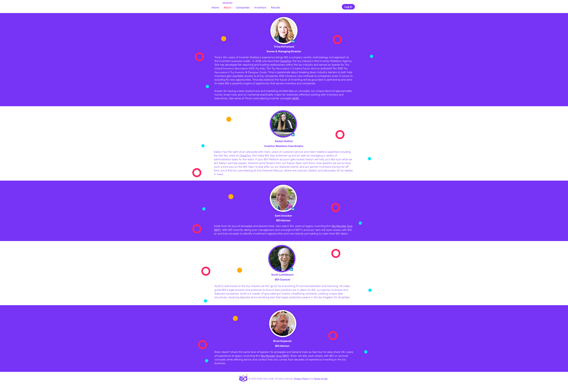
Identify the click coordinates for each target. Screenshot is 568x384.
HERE (295, 98)
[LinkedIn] (293, 41)
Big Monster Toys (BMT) (275, 355)
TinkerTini (285, 61)
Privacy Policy (301, 378)
